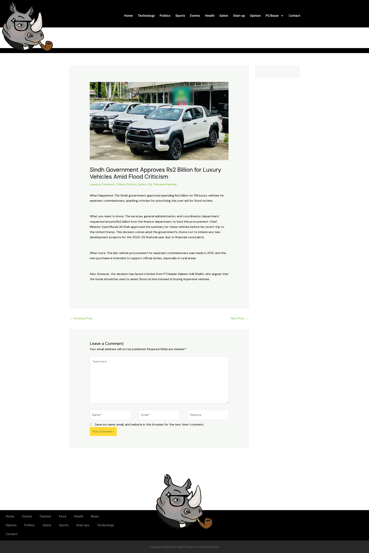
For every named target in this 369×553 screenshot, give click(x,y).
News (121, 184)
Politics (165, 15)
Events (195, 15)
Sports (180, 15)
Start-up (239, 15)
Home (128, 15)
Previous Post (81, 318)
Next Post (240, 318)
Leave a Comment (102, 184)
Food (62, 516)
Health (209, 15)
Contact (294, 15)
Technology (146, 15)
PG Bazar (272, 15)
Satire (223, 15)
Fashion (45, 516)
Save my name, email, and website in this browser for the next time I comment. (149, 424)
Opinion (255, 15)
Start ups (82, 525)
